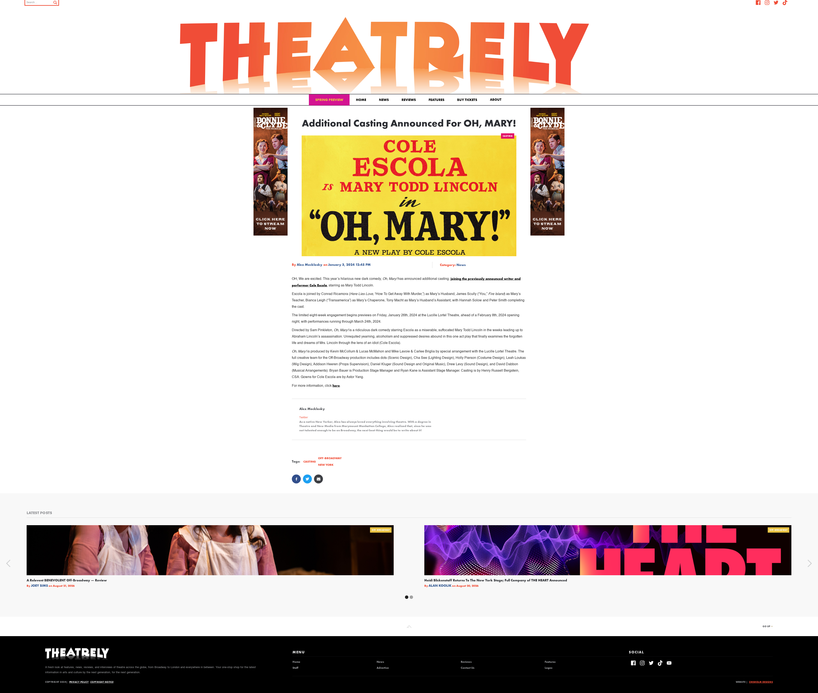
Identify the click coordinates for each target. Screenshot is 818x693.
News (384, 100)
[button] (496, 99)
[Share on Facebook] (296, 478)
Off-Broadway (381, 530)
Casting (508, 136)
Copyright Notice (102, 681)
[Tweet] (307, 478)
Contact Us (467, 668)
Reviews (409, 100)
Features (436, 100)
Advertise (383, 668)
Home (361, 100)
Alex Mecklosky (309, 265)
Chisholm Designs (761, 681)
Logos (548, 668)
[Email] (318, 478)
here (336, 385)
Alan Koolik (440, 586)
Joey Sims (39, 586)
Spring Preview (329, 100)
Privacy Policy (79, 681)
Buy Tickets (467, 100)
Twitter (303, 417)
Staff (295, 668)
